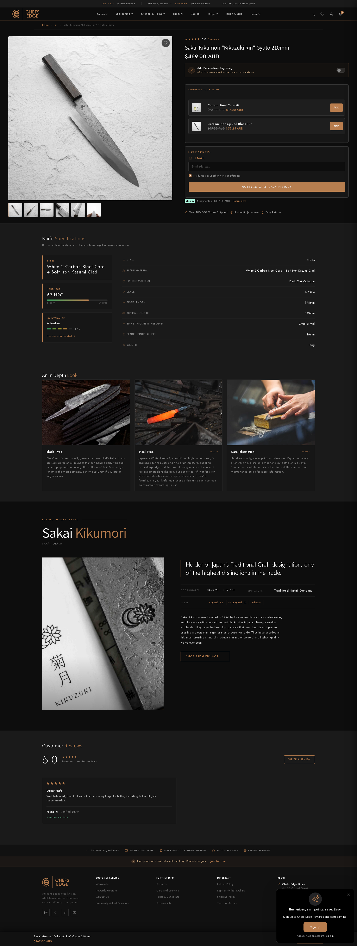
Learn (254, 14)
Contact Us (102, 897)
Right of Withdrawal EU (231, 891)
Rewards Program (106, 891)
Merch (196, 14)
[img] (109, 783)
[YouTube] (74, 912)
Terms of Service (227, 903)
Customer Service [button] (107, 877)
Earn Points (181, 3)
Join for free (218, 861)
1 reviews (213, 39)
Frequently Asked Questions (112, 903)
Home (45, 25)
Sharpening (123, 14)
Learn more (239, 201)
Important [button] (224, 877)
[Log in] (331, 14)
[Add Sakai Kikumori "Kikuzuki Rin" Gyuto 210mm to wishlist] (166, 43)
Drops (211, 14)
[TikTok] (65, 912)
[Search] (313, 14)
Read (212, 451)
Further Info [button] (165, 877)
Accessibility (163, 903)
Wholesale (102, 884)
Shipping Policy (226, 897)
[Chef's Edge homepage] (65, 882)
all (56, 25)
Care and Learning (167, 891)
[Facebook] (55, 912)
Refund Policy (225, 884)
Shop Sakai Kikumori (205, 656)
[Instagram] (46, 912)
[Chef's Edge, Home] (25, 14)
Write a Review (299, 759)
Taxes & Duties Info (167, 897)
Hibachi (178, 14)
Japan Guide (234, 14)
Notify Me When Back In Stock (267, 187)
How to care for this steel (59, 336)
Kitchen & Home (151, 14)
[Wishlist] (322, 14)
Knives (101, 14)
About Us (161, 884)
